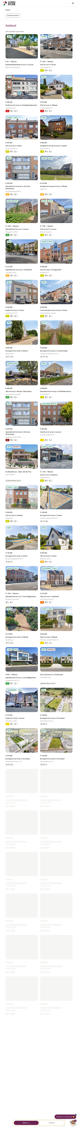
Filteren (26, 1123)
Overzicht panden (13, 15)
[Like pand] (35, 36)
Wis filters (52, 1123)
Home (8, 10)
